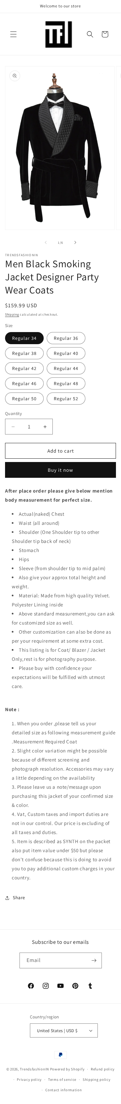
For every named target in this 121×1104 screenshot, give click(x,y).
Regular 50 (24, 399)
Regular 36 (66, 338)
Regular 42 (24, 368)
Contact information (63, 1090)
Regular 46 (24, 383)
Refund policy (103, 1069)
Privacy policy (29, 1079)
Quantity (13, 413)
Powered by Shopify (67, 1069)
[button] (13, 34)
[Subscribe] (94, 960)
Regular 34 (24, 338)
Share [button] (19, 897)
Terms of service (62, 1079)
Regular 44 (66, 368)
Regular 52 (66, 399)
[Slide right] (75, 242)
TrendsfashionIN (34, 1069)
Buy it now (60, 470)
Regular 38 (24, 353)
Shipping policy (97, 1079)
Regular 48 (66, 383)
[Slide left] (45, 242)
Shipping (12, 314)
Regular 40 (66, 353)
